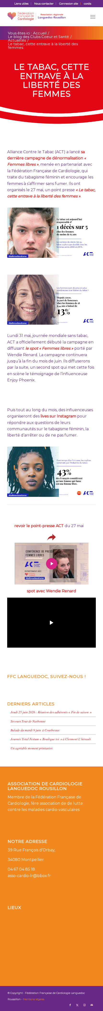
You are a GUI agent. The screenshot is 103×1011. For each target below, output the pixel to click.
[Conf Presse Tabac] (51, 564)
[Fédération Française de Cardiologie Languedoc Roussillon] (43, 16)
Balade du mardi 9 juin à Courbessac (35, 730)
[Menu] (92, 16)
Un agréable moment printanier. (32, 748)
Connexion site (68, 3)
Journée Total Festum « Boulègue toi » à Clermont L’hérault (51, 739)
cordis (87, 3)
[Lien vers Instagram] (84, 1005)
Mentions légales (33, 999)
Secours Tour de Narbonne (28, 721)
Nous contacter (43, 3)
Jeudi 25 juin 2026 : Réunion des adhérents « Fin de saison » (51, 712)
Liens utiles (21, 3)
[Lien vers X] (77, 1005)
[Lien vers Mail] (91, 1005)
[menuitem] (21, 3)
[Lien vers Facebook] (70, 1005)
